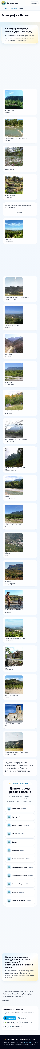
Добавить (20, 212)
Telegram (22, 1018)
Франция (14, 8)
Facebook (25, 1022)
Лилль (14, 994)
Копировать (15, 1026)
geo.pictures (27, 1042)
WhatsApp (9, 1022)
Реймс (5, 994)
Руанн (26, 992)
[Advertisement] (20, 67)
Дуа (9, 994)
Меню (34, 3)
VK (18, 1022)
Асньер (25, 994)
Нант (31, 992)
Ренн (21, 992)
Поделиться (10, 1018)
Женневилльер (16, 996)
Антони (19, 994)
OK (6, 1026)
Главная (6, 8)
